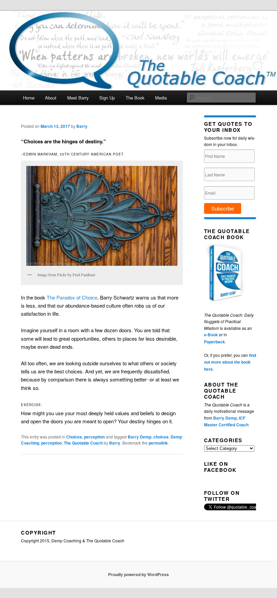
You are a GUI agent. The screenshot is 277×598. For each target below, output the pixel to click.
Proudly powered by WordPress (138, 574)
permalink (158, 443)
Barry (81, 126)
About (50, 97)
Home (28, 97)
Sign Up (107, 97)
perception (94, 437)
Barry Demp (139, 437)
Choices (74, 437)
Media (161, 97)
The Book (135, 97)
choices (161, 437)
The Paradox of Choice (72, 297)
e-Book (211, 335)
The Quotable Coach (83, 443)
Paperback (214, 342)
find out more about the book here (230, 362)
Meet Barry (78, 97)
